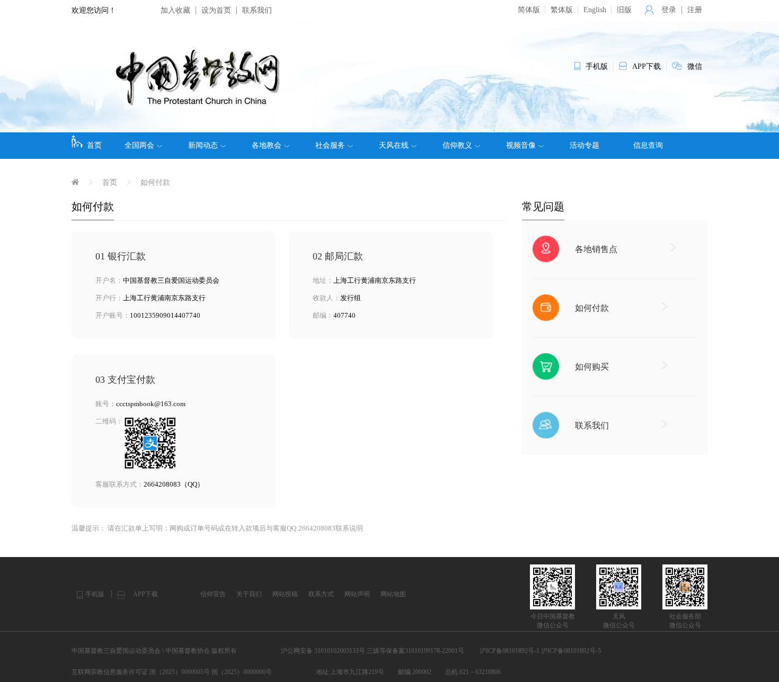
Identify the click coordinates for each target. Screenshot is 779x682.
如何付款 (155, 182)
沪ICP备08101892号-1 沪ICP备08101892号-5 (540, 650)
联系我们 (257, 10)
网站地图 (393, 594)
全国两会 (139, 145)
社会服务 (330, 145)
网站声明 (357, 594)
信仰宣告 (213, 594)
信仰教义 (457, 145)
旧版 (624, 10)
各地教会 (266, 145)
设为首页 (216, 10)
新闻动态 (203, 145)
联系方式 (321, 594)
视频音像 (521, 145)
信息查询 (648, 145)
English (594, 10)
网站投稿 (285, 594)
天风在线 (394, 145)
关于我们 (249, 594)
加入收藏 (175, 10)
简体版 (529, 10)
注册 (694, 10)
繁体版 (562, 10)
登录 (668, 10)
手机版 (94, 594)
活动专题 (584, 145)
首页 (94, 145)
